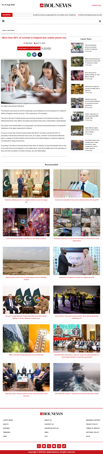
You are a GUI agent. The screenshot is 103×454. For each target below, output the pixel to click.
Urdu (46, 432)
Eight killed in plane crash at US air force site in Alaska (92, 130)
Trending (6, 432)
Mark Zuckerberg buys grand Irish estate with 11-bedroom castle (92, 61)
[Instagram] (59, 446)
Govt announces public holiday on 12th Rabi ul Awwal (92, 74)
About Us (48, 420)
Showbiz (6, 428)
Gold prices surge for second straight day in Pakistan (92, 88)
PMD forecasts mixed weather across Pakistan (26, 355)
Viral (5, 436)
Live (45, 436)
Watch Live (96, 5)
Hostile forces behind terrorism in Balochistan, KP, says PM (77, 200)
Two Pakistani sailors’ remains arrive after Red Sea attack (77, 394)
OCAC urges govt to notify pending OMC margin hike (92, 116)
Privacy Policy (92, 424)
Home (4, 30)
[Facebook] (44, 446)
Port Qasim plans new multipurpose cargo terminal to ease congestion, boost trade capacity (92, 144)
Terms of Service (93, 428)
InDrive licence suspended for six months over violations (46, 15)
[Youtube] (54, 446)
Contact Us (49, 424)
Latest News (11, 30)
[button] (29, 54)
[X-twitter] (49, 446)
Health (5, 424)
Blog (88, 436)
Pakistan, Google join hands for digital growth (76, 277)
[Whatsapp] (39, 446)
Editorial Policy (92, 432)
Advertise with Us (51, 428)
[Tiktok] (64, 446)
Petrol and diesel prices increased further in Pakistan (91, 47)
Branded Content (93, 420)
